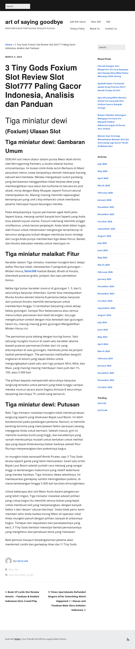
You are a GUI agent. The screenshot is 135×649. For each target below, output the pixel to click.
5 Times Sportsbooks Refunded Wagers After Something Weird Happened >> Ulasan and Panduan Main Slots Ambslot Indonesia (67, 600)
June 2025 (103, 250)
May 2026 (102, 171)
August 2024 (104, 315)
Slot (108, 21)
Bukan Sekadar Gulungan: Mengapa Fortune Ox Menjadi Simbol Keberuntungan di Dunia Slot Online (112, 122)
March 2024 (104, 351)
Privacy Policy (77, 28)
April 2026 (103, 178)
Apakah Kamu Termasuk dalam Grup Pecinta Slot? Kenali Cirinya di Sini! (112, 87)
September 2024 (106, 308)
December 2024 (106, 286)
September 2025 (106, 228)
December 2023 (106, 372)
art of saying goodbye (34, 22)
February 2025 (105, 272)
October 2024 (105, 300)
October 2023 (105, 387)
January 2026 (104, 199)
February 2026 (105, 192)
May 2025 (102, 257)
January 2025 (104, 279)
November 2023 (106, 380)
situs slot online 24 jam (21, 574)
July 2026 (102, 163)
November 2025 (106, 214)
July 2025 (102, 243)
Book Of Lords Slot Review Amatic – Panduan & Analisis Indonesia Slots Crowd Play (22, 596)
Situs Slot (96, 21)
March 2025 (104, 264)
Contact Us (111, 28)
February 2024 (105, 358)
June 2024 (103, 329)
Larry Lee (22, 560)
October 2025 (105, 221)
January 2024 (104, 365)
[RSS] (128, 639)
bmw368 (30, 271)
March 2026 (104, 185)
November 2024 (106, 293)
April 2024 (103, 344)
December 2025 (106, 207)
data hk (102, 403)
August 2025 (104, 235)
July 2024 (102, 322)
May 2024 (102, 336)
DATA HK (102, 410)
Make (18, 638)
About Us (95, 28)
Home (8, 44)
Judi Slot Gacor (78, 21)
